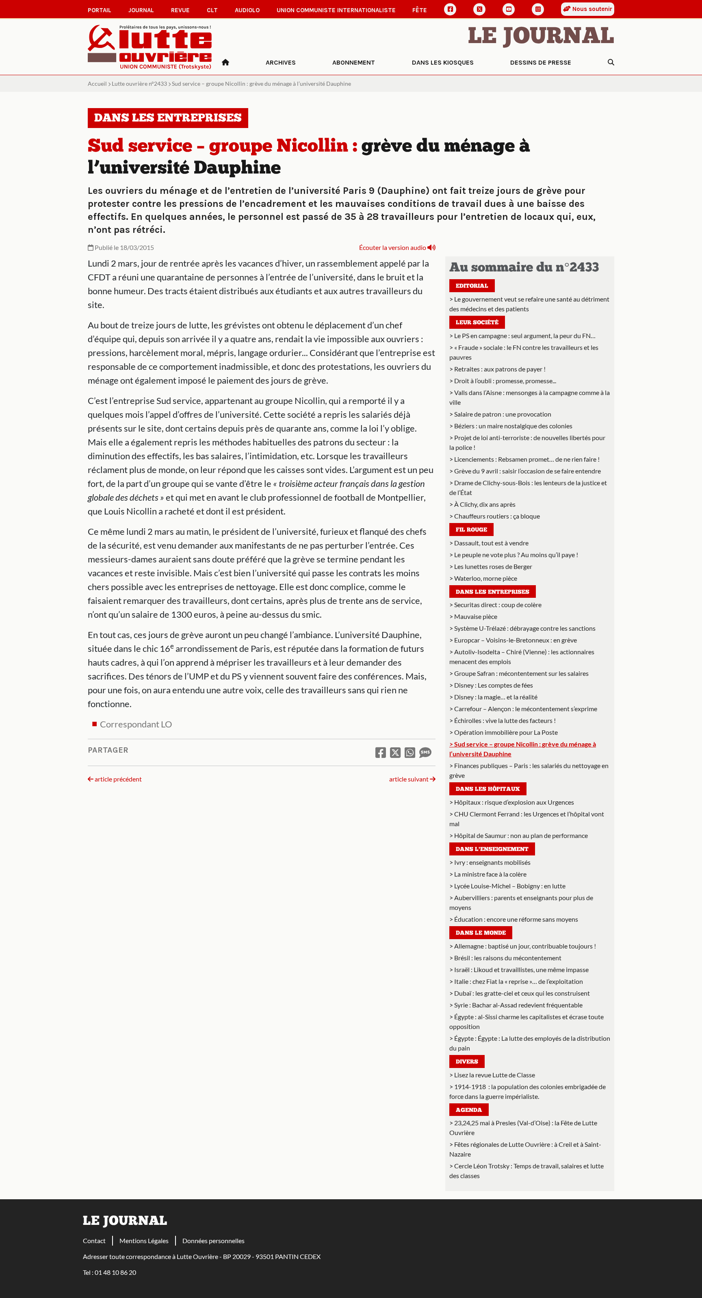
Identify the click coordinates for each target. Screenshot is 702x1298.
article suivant (409, 779)
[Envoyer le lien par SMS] (425, 752)
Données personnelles (213, 1240)
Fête (419, 10)
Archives (281, 62)
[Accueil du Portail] (150, 46)
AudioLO (247, 10)
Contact (94, 1240)
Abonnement (353, 62)
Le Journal (541, 37)
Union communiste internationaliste (336, 10)
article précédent (117, 779)
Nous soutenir (591, 9)
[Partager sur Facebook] (380, 752)
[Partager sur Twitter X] (395, 752)
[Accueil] (225, 62)
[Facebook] (450, 9)
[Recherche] (611, 62)
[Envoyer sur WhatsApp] (410, 752)
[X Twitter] (479, 9)
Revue (180, 10)
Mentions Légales (144, 1240)
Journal (141, 10)
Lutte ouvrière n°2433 (139, 83)
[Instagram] (538, 9)
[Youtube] (509, 9)
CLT (212, 10)
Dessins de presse (540, 62)
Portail (99, 10)
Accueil (97, 83)
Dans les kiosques (443, 62)
